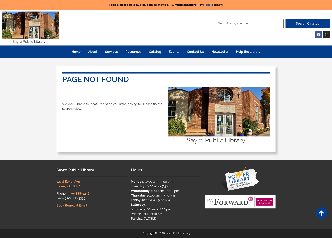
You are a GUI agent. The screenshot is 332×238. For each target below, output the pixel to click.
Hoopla (208, 4)
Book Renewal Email (71, 205)
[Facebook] (318, 34)
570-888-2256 (79, 193)
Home (76, 52)
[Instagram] (326, 34)
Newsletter (220, 52)
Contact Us (195, 52)
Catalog (155, 52)
